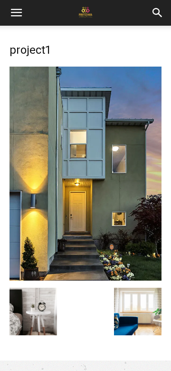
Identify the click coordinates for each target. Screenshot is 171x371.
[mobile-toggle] (16, 13)
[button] (157, 13)
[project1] (86, 278)
